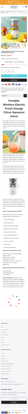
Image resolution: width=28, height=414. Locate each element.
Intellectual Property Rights (7, 363)
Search (2, 353)
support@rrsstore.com (9, 381)
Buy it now (14, 80)
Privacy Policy (4, 361)
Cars (2, 340)
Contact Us (3, 358)
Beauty (2, 337)
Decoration (3, 332)
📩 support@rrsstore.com (14, 1)
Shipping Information (6, 368)
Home (2, 11)
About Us (3, 356)
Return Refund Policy (6, 366)
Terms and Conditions (6, 371)
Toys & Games (4, 334)
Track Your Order (5, 345)
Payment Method (5, 373)
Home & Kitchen (5, 329)
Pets (2, 342)
